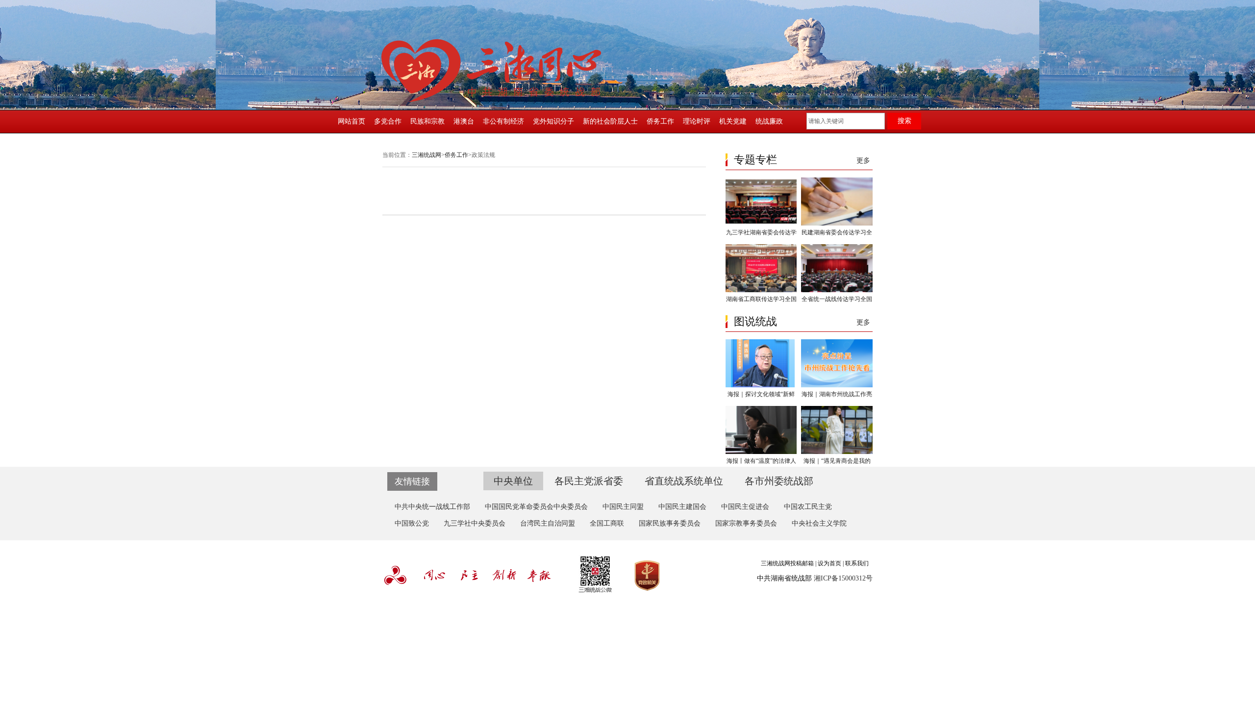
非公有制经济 (503, 121)
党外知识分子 (553, 121)
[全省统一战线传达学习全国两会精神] (836, 290)
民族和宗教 (427, 121)
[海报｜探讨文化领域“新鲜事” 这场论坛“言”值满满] (761, 385)
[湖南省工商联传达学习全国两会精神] (761, 290)
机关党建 (733, 121)
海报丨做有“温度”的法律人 (761, 460)
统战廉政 (769, 121)
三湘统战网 (426, 154)
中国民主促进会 (745, 506)
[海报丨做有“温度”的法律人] (761, 452)
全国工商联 (607, 523)
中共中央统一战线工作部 (432, 506)
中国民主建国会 (682, 506)
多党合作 (388, 121)
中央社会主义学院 (819, 523)
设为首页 (829, 563)
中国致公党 (412, 523)
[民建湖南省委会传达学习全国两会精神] (836, 223)
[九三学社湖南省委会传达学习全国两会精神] (761, 223)
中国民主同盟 (623, 506)
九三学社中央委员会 (474, 523)
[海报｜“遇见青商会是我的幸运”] (836, 452)
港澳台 (463, 121)
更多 (863, 160)
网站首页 (351, 121)
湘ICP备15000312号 (843, 578)
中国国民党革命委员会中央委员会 (536, 506)
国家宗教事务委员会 (746, 523)
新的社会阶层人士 (610, 121)
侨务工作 (660, 121)
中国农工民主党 (808, 506)
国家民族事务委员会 (670, 523)
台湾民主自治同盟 (547, 523)
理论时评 (696, 121)
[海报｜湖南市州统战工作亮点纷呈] (836, 385)
